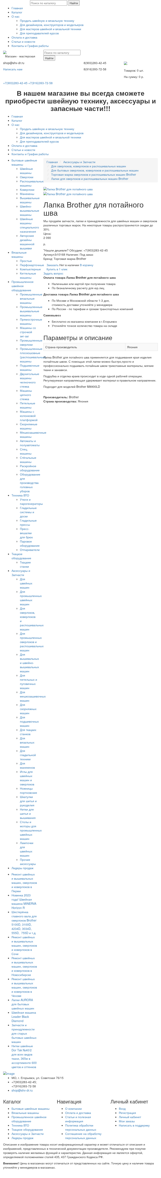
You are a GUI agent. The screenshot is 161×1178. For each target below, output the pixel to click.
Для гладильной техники (28, 755)
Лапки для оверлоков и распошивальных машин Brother (89, 179)
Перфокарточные (32, 265)
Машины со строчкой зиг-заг (28, 332)
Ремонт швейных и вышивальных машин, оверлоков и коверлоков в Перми (24, 882)
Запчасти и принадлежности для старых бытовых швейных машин (24, 1033)
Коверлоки (27, 189)
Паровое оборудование (30, 543)
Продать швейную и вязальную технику (47, 20)
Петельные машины (27, 405)
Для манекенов (27, 765)
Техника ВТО (20, 495)
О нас (15, 16)
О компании (73, 1108)
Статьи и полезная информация (78, 1119)
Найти (74, 3)
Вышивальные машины (30, 200)
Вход (122, 1108)
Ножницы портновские (28, 790)
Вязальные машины (19, 254)
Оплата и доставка (24, 37)
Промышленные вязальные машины (31, 298)
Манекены (27, 194)
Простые (26, 261)
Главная (17, 8)
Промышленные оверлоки (31, 342)
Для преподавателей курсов (39, 33)
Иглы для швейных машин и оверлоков (27, 777)
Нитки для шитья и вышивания (28, 813)
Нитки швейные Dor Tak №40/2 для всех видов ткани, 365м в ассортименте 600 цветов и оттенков (24, 1056)
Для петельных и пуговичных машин (28, 681)
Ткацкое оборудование (21, 556)
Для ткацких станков (28, 732)
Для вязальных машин (27, 742)
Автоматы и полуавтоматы (30, 443)
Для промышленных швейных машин (31, 597)
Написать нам (12, 69)
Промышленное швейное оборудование (23, 286)
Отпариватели (30, 550)
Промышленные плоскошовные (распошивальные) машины (33, 355)
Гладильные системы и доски (28, 512)
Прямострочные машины (31, 321)
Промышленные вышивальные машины (31, 311)
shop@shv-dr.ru (22, 1090)
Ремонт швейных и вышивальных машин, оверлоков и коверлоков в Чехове (24, 987)
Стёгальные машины (28, 459)
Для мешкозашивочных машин (33, 696)
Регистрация (127, 1113)
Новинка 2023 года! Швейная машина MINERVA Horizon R (24, 901)
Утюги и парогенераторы (31, 501)
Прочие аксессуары (28, 861)
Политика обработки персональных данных (80, 1127)
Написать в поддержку (134, 1125)
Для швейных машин (26, 583)
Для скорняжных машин (28, 708)
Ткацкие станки (25, 564)
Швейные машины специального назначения (29, 225)
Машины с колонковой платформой (29, 415)
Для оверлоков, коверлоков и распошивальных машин (88, 166)
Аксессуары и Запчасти (21, 572)
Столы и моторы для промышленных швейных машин (31, 830)
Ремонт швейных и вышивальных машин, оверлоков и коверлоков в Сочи (24, 945)
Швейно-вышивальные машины (29, 210)
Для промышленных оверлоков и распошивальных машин (32, 641)
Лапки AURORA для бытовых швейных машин (23, 1004)
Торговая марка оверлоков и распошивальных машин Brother (93, 174)
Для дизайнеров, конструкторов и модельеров (51, 25)
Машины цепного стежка (26, 394)
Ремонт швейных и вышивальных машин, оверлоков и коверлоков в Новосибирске (24, 966)
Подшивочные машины (29, 367)
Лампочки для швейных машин (26, 849)
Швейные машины (26, 170)
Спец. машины (25, 451)
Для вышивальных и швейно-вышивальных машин (29, 662)
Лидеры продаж (22, 868)
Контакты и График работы (30, 46)
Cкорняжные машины (28, 426)
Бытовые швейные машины (30, 1108)
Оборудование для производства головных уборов (30, 482)
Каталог (17, 12)
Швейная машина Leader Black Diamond (24, 1016)
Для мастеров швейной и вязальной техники (50, 29)
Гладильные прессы (28, 522)
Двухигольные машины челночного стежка (29, 380)
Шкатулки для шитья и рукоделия (28, 801)
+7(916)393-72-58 (40, 83)
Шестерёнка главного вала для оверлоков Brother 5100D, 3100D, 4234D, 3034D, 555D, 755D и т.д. (24, 922)
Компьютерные (30, 269)
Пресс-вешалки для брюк (26, 533)
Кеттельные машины (28, 275)
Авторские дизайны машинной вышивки (27, 241)
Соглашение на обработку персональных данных (83, 1136)
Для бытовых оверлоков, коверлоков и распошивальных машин (95, 170)
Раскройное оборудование (30, 468)
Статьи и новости (23, 41)
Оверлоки (26, 177)
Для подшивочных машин (29, 721)
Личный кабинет (130, 1117)
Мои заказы (127, 1121)
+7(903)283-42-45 (15, 83)
